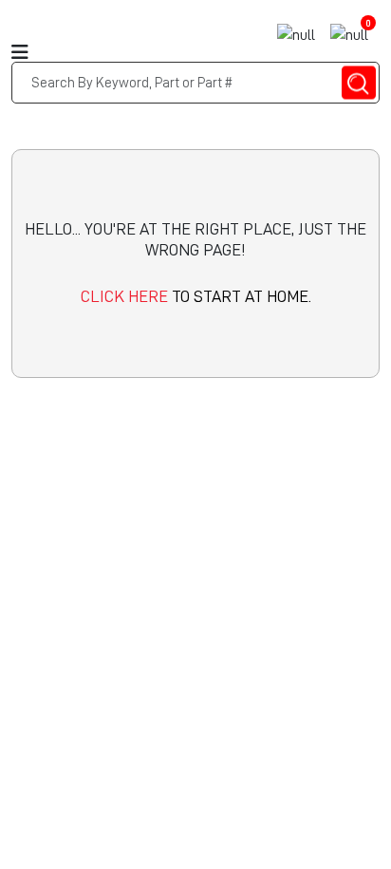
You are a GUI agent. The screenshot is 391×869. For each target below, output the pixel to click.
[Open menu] (15, 33)
